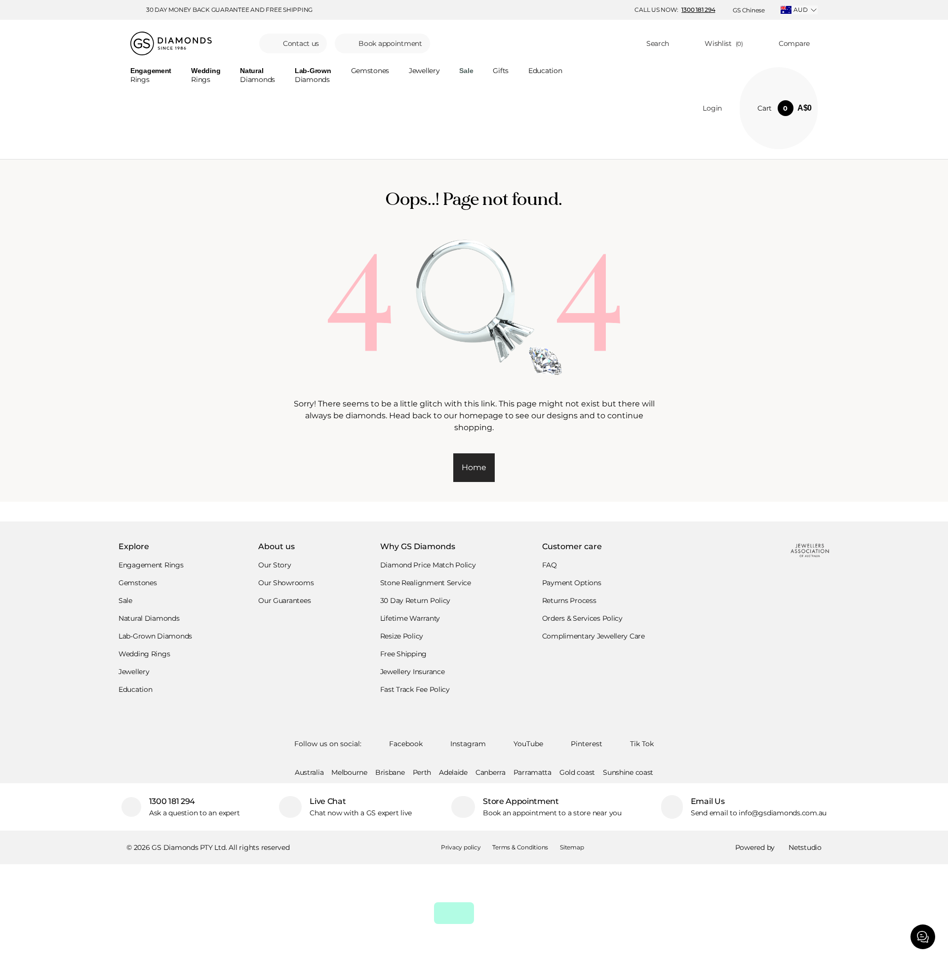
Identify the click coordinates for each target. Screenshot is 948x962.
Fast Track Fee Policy (415, 689)
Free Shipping (403, 653)
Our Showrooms (286, 582)
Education (545, 71)
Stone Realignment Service (425, 582)
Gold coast (577, 772)
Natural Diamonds (149, 618)
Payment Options (571, 582)
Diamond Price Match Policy (428, 565)
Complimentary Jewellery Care (593, 636)
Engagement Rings (151, 565)
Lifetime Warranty (410, 618)
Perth (422, 772)
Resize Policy (401, 636)
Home (474, 467)
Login (712, 108)
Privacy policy (461, 847)
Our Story (274, 565)
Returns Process (569, 600)
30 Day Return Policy (415, 600)
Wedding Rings (144, 653)
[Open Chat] (922, 936)
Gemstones (370, 71)
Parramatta (533, 772)
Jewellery (424, 71)
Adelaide (453, 772)
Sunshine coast (628, 772)
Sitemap (572, 847)
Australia (309, 772)
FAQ (549, 565)
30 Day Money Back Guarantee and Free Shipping (229, 10)
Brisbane (390, 772)
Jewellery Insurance (412, 671)
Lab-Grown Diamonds (155, 636)
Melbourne (349, 772)
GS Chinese (749, 10)
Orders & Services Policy (582, 618)
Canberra (490, 772)
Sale (125, 600)
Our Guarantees (284, 600)
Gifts (501, 71)
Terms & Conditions (520, 847)
